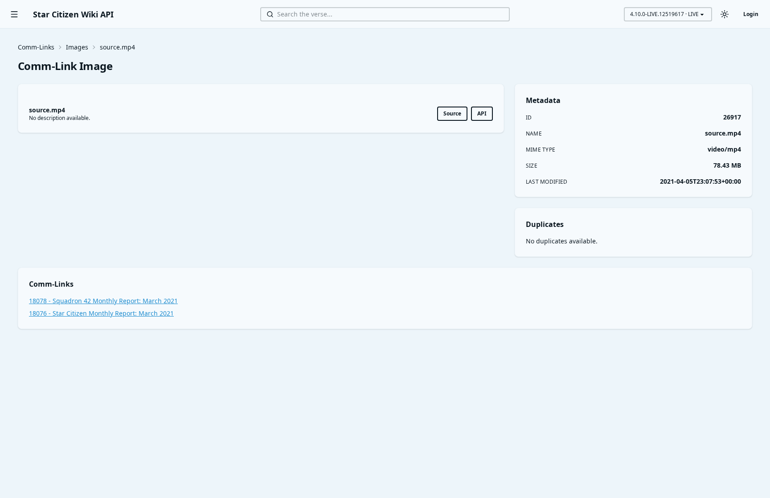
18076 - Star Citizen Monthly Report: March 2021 (101, 313)
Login (750, 14)
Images (77, 47)
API (482, 113)
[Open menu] (14, 14)
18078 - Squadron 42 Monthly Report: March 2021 (103, 300)
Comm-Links (36, 47)
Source (452, 113)
